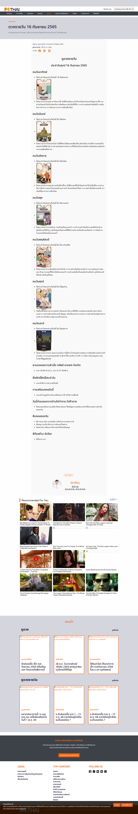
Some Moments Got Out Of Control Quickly (101, 570)
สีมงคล (55, 800)
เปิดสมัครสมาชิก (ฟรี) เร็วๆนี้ (69, 755)
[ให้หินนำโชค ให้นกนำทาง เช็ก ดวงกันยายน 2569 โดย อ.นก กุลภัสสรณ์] (103, 646)
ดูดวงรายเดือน (26, 659)
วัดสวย (75, 13)
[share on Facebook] (39, 51)
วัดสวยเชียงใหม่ (58, 774)
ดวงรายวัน (56, 781)
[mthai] (12, 9)
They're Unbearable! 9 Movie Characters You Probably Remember (67, 571)
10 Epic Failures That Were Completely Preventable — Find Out (34, 571)
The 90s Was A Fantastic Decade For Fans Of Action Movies (101, 594)
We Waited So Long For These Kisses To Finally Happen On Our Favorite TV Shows (35, 524)
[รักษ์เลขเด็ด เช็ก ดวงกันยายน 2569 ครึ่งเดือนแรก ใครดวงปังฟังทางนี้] (35, 646)
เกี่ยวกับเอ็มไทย (22, 779)
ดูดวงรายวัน (11, 21)
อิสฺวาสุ (75, 487)
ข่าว (50, 230)
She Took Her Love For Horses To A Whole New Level (68, 547)
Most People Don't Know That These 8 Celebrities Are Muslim (34, 547)
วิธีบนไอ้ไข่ (56, 787)
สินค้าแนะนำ (107, 9)
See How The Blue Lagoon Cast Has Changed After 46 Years (99, 524)
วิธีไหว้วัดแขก (57, 792)
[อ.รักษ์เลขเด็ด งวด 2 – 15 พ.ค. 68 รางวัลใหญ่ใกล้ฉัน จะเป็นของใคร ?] (103, 696)
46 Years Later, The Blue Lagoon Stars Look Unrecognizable (102, 547)
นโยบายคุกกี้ (21, 771)
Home (35, 44)
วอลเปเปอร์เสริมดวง (61, 13)
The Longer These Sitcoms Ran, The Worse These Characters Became (69, 594)
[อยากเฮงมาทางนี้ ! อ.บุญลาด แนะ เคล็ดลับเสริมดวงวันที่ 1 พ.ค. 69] (35, 696)
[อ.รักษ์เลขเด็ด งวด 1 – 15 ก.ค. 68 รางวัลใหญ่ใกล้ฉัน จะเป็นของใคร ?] (69, 696)
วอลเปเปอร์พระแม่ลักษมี (61, 794)
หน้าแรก (9, 13)
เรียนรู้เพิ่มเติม (126, 805)
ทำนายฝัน (19, 13)
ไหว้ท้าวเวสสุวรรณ (59, 789)
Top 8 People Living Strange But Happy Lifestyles (34, 594)
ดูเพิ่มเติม (115, 630)
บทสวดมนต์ (85, 13)
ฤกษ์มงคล (59, 659)
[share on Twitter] (44, 51)
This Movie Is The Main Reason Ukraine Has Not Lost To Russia (67, 524)
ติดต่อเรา (20, 776)
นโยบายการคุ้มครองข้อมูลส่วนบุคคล (29, 774)
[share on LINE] (49, 51)
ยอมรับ (117, 805)
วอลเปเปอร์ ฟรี (58, 797)
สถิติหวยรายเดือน (59, 779)
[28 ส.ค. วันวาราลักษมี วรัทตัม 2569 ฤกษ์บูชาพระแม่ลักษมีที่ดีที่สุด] (69, 646)
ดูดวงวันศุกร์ (68, 475)
